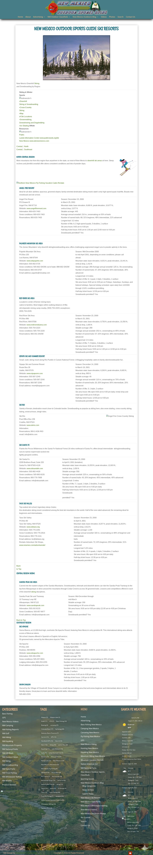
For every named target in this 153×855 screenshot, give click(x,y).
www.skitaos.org (33, 527)
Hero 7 (44, 745)
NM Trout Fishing (9, 773)
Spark (44, 788)
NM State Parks (8, 769)
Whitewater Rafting (48, 804)
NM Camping (7, 725)
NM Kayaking (7, 741)
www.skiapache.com (35, 653)
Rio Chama (45, 776)
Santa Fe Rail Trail (47, 784)
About (28, 17)
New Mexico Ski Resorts (91, 797)
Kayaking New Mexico (90, 752)
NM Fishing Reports (10, 729)
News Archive (88, 790)
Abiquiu (44, 717)
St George (62, 788)
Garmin (45, 737)
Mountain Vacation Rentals (92, 760)
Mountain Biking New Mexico (93, 756)
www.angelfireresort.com (36, 208)
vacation (60, 796)
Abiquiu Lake (55, 717)
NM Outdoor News (10, 757)
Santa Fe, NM (135, 718)
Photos (112, 17)
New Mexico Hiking (89, 744)
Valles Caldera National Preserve (52, 800)
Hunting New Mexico (89, 748)
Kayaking (45, 749)
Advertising (38, 17)
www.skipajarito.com (35, 261)
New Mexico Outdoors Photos (93, 813)
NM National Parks (10, 749)
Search (120, 17)
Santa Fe (61, 780)
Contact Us (130, 17)
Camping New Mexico (90, 728)
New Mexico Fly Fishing (49, 769)
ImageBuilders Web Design (26, 853)
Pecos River (56, 773)
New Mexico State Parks (91, 801)
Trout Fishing (54, 792)
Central (19, 146)
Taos (44, 792)
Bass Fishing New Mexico (91, 724)
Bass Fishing (7, 713)
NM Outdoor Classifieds (58, 17)
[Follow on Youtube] (130, 853)
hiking (53, 745)
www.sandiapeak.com (35, 605)
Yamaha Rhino (46, 808)
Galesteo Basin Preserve (50, 733)
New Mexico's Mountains (50, 765)
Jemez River (63, 745)
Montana (45, 757)
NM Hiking (6, 737)
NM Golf (5, 733)
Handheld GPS (47, 741)
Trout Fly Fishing (47, 796)
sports (53, 788)
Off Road (45, 773)
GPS (4, 717)
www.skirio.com (33, 425)
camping (54, 725)
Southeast (28, 149)
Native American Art (89, 764)
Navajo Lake (46, 761)
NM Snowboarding (10, 765)
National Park (56, 757)
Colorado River (47, 729)
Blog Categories (89, 786)
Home (20, 17)
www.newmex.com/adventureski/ (32, 545)
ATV (52, 721)
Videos (104, 17)
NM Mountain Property (12, 745)
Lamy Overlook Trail (56, 753)
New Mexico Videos (10, 721)
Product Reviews (9, 784)
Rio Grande (57, 776)
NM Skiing (6, 761)
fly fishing (59, 729)
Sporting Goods (87, 779)
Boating (44, 725)
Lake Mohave (57, 749)
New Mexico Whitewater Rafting (94, 805)
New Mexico (58, 761)
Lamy (44, 753)
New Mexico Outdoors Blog (84, 17)
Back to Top (21, 620)
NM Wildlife (7, 780)
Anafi (44, 721)
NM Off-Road (7, 753)
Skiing (36, 83)
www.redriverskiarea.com (37, 325)
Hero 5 (58, 741)
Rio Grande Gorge (48, 780)
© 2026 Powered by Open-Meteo (131, 759)
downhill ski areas (94, 161)
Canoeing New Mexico (90, 732)
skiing (33, 592)
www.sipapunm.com (35, 373)
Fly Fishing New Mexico (90, 736)
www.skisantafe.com (35, 468)
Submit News (88, 794)
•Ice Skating (24, 126)
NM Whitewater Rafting (12, 777)
